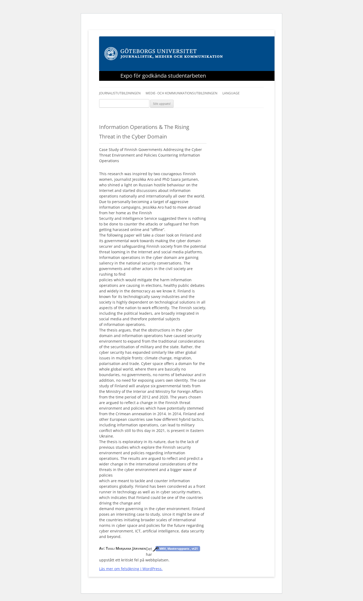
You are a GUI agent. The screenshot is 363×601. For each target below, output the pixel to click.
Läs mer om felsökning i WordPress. (131, 568)
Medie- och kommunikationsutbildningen (181, 93)
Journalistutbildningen (120, 93)
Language (231, 93)
